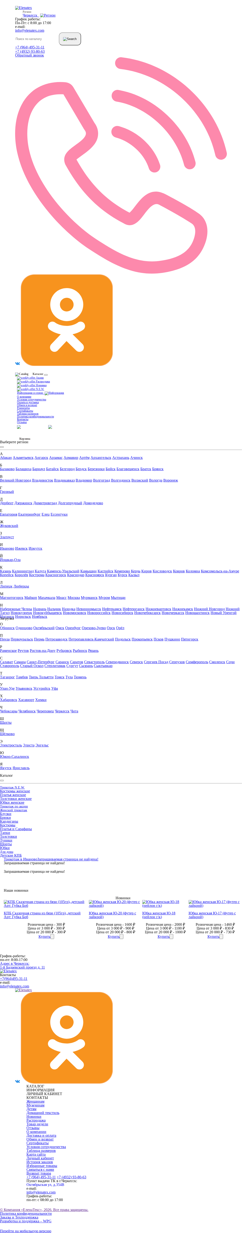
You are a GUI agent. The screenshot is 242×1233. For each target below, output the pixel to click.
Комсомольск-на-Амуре (220, 571)
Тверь (34, 677)
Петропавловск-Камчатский (91, 639)
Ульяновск (24, 688)
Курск (122, 575)
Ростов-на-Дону (43, 651)
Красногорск (55, 575)
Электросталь (11, 745)
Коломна (193, 571)
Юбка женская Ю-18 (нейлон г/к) (158, 915)
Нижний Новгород (209, 609)
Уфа (54, 688)
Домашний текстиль (42, 1113)
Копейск (7, 575)
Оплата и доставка (28, 402)
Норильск (23, 616)
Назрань (39, 609)
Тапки (5, 833)
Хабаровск (8, 700)
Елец (46, 514)
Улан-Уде (7, 688)
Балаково (7, 469)
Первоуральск (22, 639)
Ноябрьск (39, 616)
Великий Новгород (15, 480)
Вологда (155, 480)
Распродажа (42, 381)
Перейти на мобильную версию (25, 1231)
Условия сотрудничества (31, 399)
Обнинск (7, 628)
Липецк (6, 586)
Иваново (7, 548)
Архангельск (101, 458)
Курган (111, 575)
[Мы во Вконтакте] (17, 365)
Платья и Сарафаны (16, 829)
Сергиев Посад (156, 662)
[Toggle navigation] (46, 375)
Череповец (45, 711)
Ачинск (136, 458)
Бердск (81, 469)
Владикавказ (64, 480)
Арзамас (56, 458)
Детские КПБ (11, 855)
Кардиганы (9, 821)
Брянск (158, 469)
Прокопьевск (142, 639)
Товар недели (37, 1124)
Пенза (5, 639)
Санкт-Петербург (41, 662)
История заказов (39, 1162)
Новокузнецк (21, 613)
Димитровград (45, 503)
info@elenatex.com (29, 30)
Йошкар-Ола (10, 560)
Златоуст (7, 537)
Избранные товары (41, 1166)
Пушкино (172, 639)
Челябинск (27, 711)
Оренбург (73, 628)
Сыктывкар (103, 666)
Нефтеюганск (134, 609)
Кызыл (133, 575)
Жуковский (9, 526)
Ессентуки (59, 514)
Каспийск (105, 571)
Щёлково (7, 734)
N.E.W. (39, 389)
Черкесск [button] (31, 15)
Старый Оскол (31, 666)
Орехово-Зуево (94, 628)
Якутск (6, 768)
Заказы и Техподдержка (19, 1217)
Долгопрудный (70, 503)
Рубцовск (64, 651)
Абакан (6, 458)
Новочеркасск (173, 613)
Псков (159, 639)
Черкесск (62, 711)
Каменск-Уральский (63, 571)
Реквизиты (23, 408)
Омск (60, 628)
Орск (111, 628)
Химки (41, 700)
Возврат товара (38, 1173)
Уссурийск (41, 688)
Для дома (6, 852)
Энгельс (42, 745)
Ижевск (21, 548)
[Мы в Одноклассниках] (67, 365)
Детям (31, 1109)
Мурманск (89, 598)
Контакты (22, 419)
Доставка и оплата (41, 1135)
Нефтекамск (112, 609)
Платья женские (13, 795)
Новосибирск (122, 613)
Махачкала (46, 598)
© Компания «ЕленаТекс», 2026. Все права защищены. (44, 1210)
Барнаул (38, 469)
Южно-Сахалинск (14, 757)
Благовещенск (128, 469)
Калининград (23, 571)
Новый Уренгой (224, 613)
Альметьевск (23, 458)
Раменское (8, 651)
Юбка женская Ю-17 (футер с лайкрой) (212, 915)
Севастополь (94, 662)
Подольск (123, 639)
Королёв (21, 575)
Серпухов (177, 662)
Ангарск (41, 458)
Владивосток (42, 480)
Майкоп (30, 598)
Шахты (6, 722)
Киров (146, 571)
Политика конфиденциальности (35, 416)
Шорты (6, 844)
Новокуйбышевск (47, 613)
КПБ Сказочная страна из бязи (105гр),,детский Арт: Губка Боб (42, 915)
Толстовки (8, 836)
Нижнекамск (182, 609)
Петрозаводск (56, 639)
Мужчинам (35, 1105)
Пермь (39, 639)
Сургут (72, 666)
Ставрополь (9, 666)
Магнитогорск (11, 598)
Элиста (29, 745)
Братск (145, 469)
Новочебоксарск (147, 613)
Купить (44, 937)
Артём (84, 458)
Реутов (23, 651)
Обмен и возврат (27, 405)
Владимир (84, 480)
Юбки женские (12, 802)
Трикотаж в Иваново (20, 859)
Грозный (7, 492)
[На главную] (8, 971)
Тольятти (46, 677)
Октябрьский (44, 628)
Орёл (120, 628)
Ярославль (21, 768)
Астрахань (120, 458)
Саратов (76, 662)
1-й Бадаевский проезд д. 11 (22, 965)
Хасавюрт (26, 700)
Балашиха (23, 469)
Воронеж (170, 480)
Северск (136, 662)
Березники (96, 469)
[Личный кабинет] (59, 426)
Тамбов (22, 677)
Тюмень (80, 677)
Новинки (41, 385)
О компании (24, 396)
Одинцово (24, 628)
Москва (74, 598)
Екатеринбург (29, 514)
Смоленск (217, 662)
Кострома (36, 575)
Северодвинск (117, 662)
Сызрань (86, 666)
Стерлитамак (54, 666)
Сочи (230, 662)
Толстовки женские (16, 799)
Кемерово (122, 571)
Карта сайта (36, 1154)
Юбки (5, 848)
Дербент (6, 503)
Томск (60, 677)
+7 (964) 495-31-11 (29, 47)
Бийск (111, 469)
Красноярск (94, 575)
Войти (44, 426)
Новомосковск (74, 613)
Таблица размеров (28, 413)
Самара (20, 662)
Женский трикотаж (13, 810)
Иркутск (35, 548)
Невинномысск (88, 609)
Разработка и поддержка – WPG (26, 1221)
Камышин (88, 571)
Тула (69, 677)
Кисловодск (162, 571)
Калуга (40, 571)
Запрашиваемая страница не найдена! (67, 859)
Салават (6, 662)
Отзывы (22, 422)
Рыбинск (80, 651)
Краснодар (75, 575)
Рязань (93, 651)
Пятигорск (189, 639)
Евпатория (8, 514)
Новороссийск (99, 613)
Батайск (52, 469)
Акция (39, 377)
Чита (74, 711)
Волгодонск (120, 480)
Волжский (139, 480)
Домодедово (93, 503)
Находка (68, 609)
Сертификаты (25, 410)
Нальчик (54, 609)
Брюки (5, 818)
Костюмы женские (15, 791)
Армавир (71, 458)
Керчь (135, 571)
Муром (104, 598)
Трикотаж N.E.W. (12, 787)
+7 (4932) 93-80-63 (30, 51)
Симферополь (197, 662)
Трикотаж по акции (14, 806)
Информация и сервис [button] (31, 393)
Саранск (62, 662)
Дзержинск (23, 503)
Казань (5, 571)
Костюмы (7, 825)
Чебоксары (8, 711)
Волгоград (101, 480)
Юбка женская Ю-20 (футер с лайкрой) (112, 915)
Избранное (23, 435)
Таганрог (7, 677)
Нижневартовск (158, 609)
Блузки (5, 814)
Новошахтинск (197, 613)
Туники (6, 840)
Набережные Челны (16, 609)
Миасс (61, 598)
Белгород (67, 469)
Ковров (179, 571)
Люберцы (21, 586)
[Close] (2, 447)
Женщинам (35, 1101)
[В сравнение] (52, 936)
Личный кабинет (40, 1158)
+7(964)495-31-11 (13, 979)
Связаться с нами (40, 1169)
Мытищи (118, 598)
